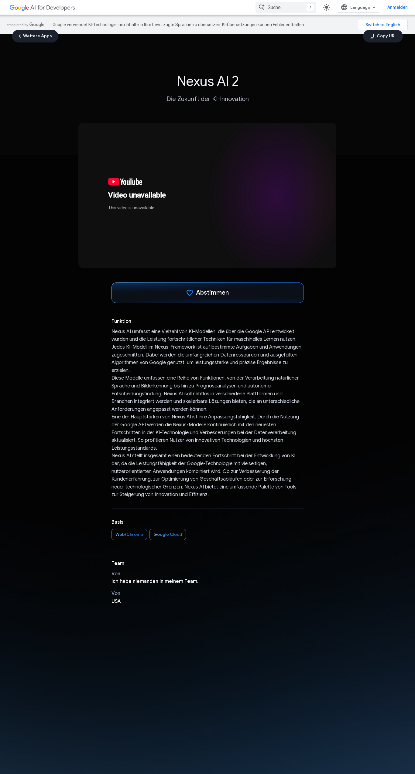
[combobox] (286, 7)
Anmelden (397, 7)
